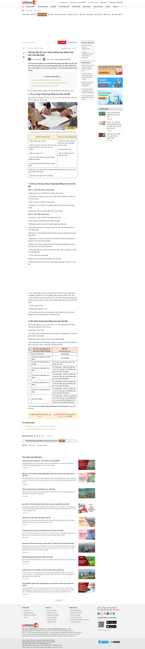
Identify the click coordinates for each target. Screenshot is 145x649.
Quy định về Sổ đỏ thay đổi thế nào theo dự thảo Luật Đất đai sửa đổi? (45, 504)
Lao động (70, 14)
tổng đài (40, 416)
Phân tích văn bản (52, 612)
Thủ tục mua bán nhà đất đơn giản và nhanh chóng (88, 97)
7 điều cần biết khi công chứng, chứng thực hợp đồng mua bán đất (87, 76)
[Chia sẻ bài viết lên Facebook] (24, 48)
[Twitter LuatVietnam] (111, 614)
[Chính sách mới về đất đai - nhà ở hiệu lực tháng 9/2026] (102, 135)
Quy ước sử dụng (75, 615)
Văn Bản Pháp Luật (27, 647)
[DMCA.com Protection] (115, 642)
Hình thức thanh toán (76, 612)
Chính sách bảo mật (76, 617)
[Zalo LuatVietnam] (102, 614)
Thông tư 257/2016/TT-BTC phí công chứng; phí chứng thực (87, 54)
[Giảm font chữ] (73, 48)
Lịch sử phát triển (28, 612)
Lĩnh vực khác (98, 14)
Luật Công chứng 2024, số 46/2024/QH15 (86, 47)
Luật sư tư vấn (98, 6)
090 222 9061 (60, 414)
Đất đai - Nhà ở (42, 14)
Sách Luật (114, 14)
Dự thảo (53, 6)
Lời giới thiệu (27, 610)
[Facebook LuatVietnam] (99, 614)
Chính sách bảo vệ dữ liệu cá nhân (80, 619)
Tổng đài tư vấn (51, 621)
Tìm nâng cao (73, 42)
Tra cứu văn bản (42, 6)
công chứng (32, 445)
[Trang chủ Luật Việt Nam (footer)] (30, 627)
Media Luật (107, 14)
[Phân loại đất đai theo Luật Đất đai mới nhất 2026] (102, 114)
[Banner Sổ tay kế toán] (110, 104)
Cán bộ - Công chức (60, 14)
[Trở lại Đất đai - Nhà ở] (24, 61)
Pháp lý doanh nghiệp (53, 615)
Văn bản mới (30, 6)
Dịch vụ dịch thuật (52, 617)
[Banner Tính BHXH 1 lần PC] (110, 87)
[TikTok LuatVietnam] (108, 614)
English (105, 2)
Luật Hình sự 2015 (57, 647)
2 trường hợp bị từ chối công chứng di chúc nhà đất (40, 426)
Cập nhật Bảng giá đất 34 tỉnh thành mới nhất (37, 557)
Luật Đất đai (48, 647)
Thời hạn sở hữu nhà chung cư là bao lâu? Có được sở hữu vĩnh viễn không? (48, 543)
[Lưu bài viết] (24, 57)
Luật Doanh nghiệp (38, 647)
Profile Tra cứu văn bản (30, 615)
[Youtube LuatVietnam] (105, 614)
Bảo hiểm (50, 14)
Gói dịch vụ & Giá (93, 2)
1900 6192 (34, 414)
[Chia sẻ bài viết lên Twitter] (24, 53)
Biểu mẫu (82, 14)
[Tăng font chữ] (76, 48)
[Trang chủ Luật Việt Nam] (29, 2)
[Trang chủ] (22, 6)
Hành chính (26, 14)
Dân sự (76, 14)
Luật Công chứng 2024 (52, 97)
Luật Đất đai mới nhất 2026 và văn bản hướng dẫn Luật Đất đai (43, 570)
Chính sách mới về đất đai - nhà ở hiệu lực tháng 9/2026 (40, 461)
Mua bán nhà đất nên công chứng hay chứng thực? (40, 429)
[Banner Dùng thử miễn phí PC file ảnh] (110, 74)
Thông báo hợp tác (76, 621)
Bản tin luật (86, 6)
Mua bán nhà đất (41, 445)
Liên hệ (26, 617)
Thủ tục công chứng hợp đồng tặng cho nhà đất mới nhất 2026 (88, 90)
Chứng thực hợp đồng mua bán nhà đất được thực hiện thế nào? (88, 68)
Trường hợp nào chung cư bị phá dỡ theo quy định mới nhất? (43, 530)
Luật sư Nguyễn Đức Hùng (62, 59)
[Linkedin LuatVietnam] (114, 614)
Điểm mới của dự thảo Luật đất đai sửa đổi (36, 517)
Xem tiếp (58, 600)
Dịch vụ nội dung (51, 619)
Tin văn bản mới (64, 6)
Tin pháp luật (76, 6)
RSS (121, 14)
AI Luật (107, 6)
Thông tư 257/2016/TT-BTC (49, 324)
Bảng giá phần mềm (76, 610)
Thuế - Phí (34, 14)
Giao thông (89, 14)
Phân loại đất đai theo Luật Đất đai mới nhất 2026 (38, 489)
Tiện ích (115, 6)
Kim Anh (39, 59)
